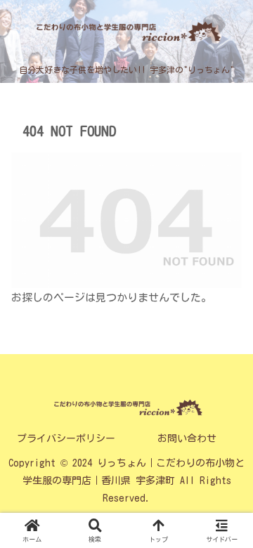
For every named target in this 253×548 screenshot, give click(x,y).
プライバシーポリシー (66, 438)
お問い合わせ (186, 438)
